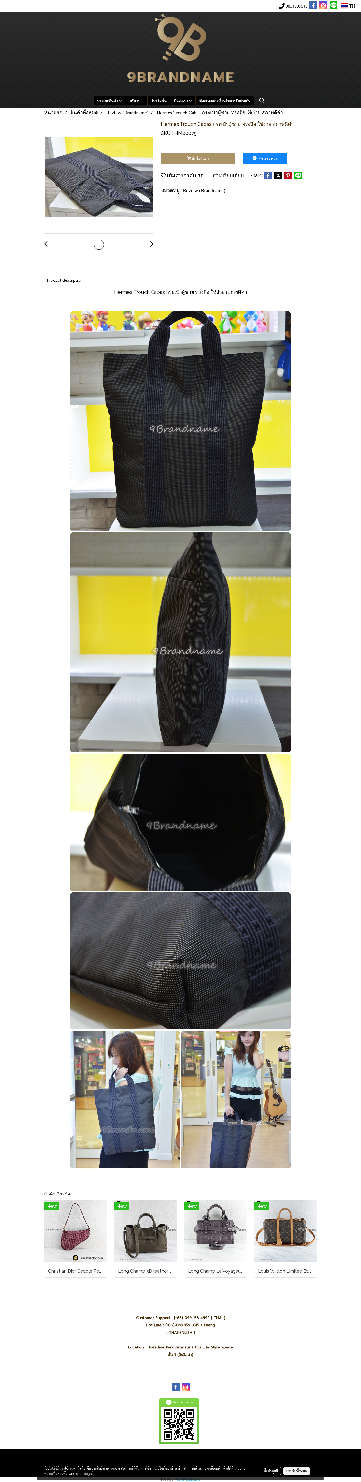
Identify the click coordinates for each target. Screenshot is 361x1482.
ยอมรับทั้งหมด (296, 1471)
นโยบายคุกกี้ (84, 1473)
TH (351, 6)
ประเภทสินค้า (108, 100)
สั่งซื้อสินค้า (200, 158)
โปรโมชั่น (159, 100)
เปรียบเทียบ (231, 175)
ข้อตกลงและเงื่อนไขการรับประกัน (224, 100)
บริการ (135, 100)
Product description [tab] (65, 280)
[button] (262, 100)
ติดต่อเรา (181, 100)
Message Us (267, 158)
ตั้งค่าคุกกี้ (271, 1471)
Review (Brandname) (204, 190)
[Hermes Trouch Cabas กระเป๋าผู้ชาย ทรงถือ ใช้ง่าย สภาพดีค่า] (98, 177)
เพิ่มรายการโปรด (185, 175)
